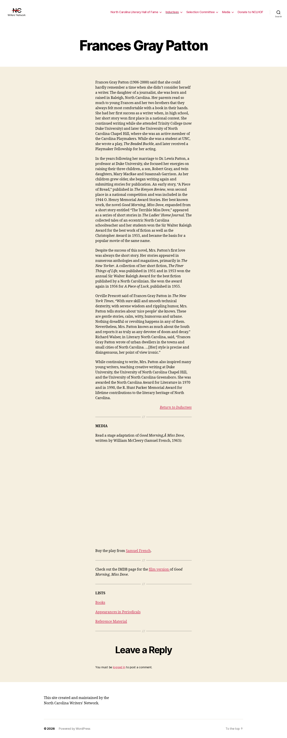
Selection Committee (200, 12)
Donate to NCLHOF (250, 12)
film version (159, 569)
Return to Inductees (176, 407)
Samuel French (138, 551)
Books (100, 602)
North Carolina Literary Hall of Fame (134, 12)
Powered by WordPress (74, 728)
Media (226, 12)
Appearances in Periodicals (118, 612)
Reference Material (111, 621)
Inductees (172, 12)
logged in (119, 667)
